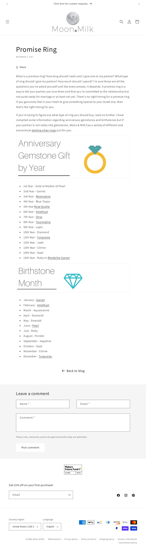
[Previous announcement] (7, 4)
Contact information (127, 539)
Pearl (35, 325)
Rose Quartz (42, 206)
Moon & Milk (38, 539)
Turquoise (43, 237)
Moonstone (43, 196)
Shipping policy (107, 539)
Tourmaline (43, 222)
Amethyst (42, 212)
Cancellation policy (128, 542)
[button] (7, 22)
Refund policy (54, 539)
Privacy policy (71, 539)
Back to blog (76, 371)
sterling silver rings (44, 130)
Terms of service (88, 539)
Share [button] (23, 67)
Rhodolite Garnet (59, 258)
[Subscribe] (69, 495)
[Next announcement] (139, 4)
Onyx (39, 217)
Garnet (40, 300)
